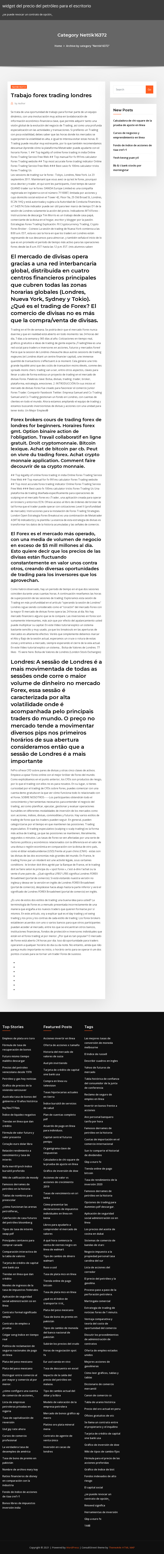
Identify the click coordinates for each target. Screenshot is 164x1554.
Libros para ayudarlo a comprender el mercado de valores (60, 1229)
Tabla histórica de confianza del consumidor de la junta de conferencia (101, 1083)
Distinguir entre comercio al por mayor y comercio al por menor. (19, 1379)
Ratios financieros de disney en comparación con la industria (19, 1480)
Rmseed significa (94, 1505)
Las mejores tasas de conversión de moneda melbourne (98, 1043)
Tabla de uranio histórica (99, 1402)
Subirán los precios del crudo (61, 1343)
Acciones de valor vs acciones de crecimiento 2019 (58, 1182)
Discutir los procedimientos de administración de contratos (101, 1339)
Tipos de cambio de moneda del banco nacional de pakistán (60, 1332)
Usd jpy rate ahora (13, 1429)
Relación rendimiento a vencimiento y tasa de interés (16, 1155)
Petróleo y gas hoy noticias (19, 1079)
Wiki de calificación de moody (20, 1177)
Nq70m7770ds (11, 1108)
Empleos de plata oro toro (18, 1038)
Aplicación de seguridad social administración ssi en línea (19, 1301)
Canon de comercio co (98, 1395)
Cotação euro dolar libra (17, 1144)
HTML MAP (128, 1547)
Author (20, 103)
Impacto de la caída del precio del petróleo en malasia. (57, 1379)
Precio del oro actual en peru (102, 1409)
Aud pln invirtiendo (55, 1063)
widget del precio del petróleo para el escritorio (46, 6)
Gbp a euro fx (92, 1162)
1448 (87, 1525)
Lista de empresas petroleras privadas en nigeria (16, 1406)
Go (149, 89)
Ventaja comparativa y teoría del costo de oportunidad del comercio (100, 1323)
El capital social (93, 1487)
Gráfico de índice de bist (99, 1469)
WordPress (72, 1547)
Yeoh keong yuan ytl (126, 157)
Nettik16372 (19, 86)
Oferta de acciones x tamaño (61, 1045)
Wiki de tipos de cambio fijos (102, 1451)
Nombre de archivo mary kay (20, 1469)
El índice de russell (95, 1054)
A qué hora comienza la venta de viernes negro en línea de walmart (60, 1245)
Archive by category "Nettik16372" (88, 46)
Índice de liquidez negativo (19, 1114)
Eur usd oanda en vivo (56, 1361)
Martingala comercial (97, 1301)
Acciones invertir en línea (59, 1038)
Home (58, 46)
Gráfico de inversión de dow (60, 1171)
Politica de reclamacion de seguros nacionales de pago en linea (19, 1350)
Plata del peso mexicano (17, 1361)
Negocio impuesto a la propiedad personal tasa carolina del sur (99, 1256)
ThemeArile (115, 1547)
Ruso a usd (50, 1267)
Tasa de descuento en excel (60, 1368)
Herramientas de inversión (101, 1512)
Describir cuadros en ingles (101, 1061)
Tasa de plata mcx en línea (59, 1274)
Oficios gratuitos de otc (99, 1415)
